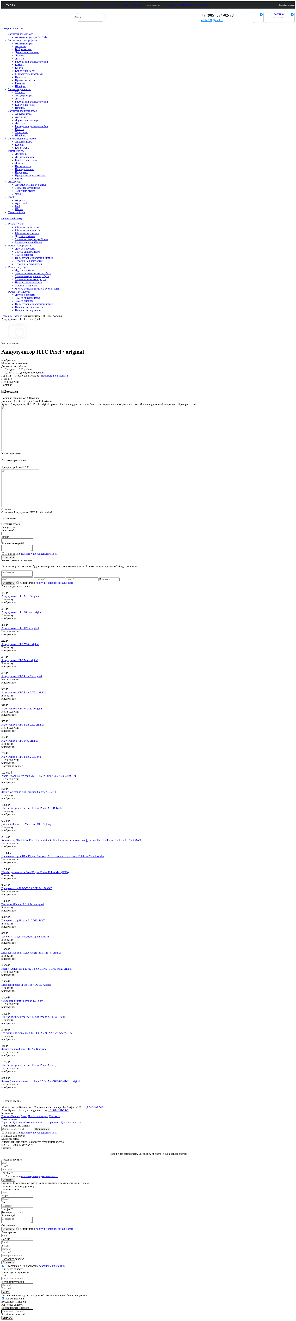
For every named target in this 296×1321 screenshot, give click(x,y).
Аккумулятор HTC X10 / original (20, 644)
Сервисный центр (11, 218)
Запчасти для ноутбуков (22, 138)
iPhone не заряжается (27, 233)
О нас (99, 5)
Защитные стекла (25, 190)
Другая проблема (25, 236)
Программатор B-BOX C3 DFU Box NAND (26, 888)
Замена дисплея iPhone (28, 242)
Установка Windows (26, 285)
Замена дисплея (24, 254)
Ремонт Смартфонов (20, 245)
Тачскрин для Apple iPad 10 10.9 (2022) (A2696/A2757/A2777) (37, 1032)
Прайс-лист (112, 5)
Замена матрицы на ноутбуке (32, 276)
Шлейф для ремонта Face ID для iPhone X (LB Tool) (31, 808)
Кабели (19, 144)
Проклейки (21, 77)
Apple (11, 197)
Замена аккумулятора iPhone (31, 239)
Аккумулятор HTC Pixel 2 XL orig (21, 756)
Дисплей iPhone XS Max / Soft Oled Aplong (26, 824)
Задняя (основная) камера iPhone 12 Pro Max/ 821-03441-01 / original (40, 1081)
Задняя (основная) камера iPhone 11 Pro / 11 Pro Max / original (36, 968)
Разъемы (20, 83)
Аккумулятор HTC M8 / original (19, 740)
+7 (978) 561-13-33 (58, 1110)
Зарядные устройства (27, 187)
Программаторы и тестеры (30, 175)
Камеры (19, 64)
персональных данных (52, 1265)
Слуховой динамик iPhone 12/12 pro (22, 1000)
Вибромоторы (23, 49)
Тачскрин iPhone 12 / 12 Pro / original (22, 904)
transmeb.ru (11, 1097)
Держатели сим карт (27, 52)
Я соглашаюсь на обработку (35, 1265)
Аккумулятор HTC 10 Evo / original (21, 612)
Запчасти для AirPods (20, 33)
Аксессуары (15, 181)
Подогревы (21, 172)
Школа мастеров (188, 5)
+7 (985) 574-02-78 (217, 15)
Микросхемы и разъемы (29, 73)
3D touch (20, 92)
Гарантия (172, 5)
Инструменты (16, 150)
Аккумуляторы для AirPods (31, 37)
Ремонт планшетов (19, 291)
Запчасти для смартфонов (23, 40)
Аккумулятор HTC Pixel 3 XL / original (23, 692)
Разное (19, 178)
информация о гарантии (54, 375)
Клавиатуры (22, 147)
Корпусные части (25, 70)
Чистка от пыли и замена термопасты (37, 288)
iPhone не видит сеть (27, 227)
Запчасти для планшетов (22, 110)
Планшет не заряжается (28, 310)
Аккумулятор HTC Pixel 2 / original (21, 676)
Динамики (21, 55)
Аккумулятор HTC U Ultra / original (21, 708)
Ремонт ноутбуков (18, 267)
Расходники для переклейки (31, 61)
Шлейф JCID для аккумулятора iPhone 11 (25, 936)
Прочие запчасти (25, 80)
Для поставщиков (71, 1122)
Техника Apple (16, 212)
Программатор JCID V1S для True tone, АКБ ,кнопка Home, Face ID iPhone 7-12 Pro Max (52, 856)
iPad (17, 206)
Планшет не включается (29, 307)
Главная (88, 5)
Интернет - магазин (12, 28)
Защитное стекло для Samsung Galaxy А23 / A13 (29, 791)
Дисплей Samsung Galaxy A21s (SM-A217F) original (31, 952)
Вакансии (137, 5)
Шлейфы (20, 86)
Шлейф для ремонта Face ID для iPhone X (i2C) (28, 1065)
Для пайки (21, 153)
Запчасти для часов (19, 89)
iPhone (19, 209)
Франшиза (54, 1122)
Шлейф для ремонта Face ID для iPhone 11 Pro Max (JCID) (35, 872)
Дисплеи (20, 58)
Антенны (20, 46)
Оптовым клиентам (35, 1122)
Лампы (19, 163)
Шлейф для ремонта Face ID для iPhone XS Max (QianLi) (34, 1016)
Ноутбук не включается (28, 282)
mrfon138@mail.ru (212, 20)
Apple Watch (22, 203)
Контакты (204, 5)
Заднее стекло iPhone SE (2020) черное (23, 1049)
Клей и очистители (26, 160)
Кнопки (19, 67)
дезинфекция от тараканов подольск (24, 1092)
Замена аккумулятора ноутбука (33, 273)
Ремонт (125, 5)
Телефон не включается (28, 260)
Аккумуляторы (24, 43)
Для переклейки (24, 157)
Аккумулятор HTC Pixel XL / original (22, 724)
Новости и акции (38, 1116)
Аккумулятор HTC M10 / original (20, 596)
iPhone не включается (27, 230)
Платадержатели (24, 169)
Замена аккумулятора (27, 251)
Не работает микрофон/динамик (34, 257)
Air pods (19, 200)
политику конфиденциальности (39, 553)
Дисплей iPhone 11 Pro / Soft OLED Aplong (26, 984)
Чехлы (19, 193)
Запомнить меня (14, 1298)
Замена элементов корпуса (30, 279)
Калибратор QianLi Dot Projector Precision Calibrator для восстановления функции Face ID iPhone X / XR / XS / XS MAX (71, 840)
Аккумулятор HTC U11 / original (20, 628)
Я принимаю (31, 553)
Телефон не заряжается (28, 264)
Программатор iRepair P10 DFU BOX (23, 920)
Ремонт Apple (16, 224)
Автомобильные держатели (31, 184)
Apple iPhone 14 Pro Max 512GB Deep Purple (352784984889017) (38, 775)
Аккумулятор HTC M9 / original (19, 660)
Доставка (18, 1122)
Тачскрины (21, 132)
